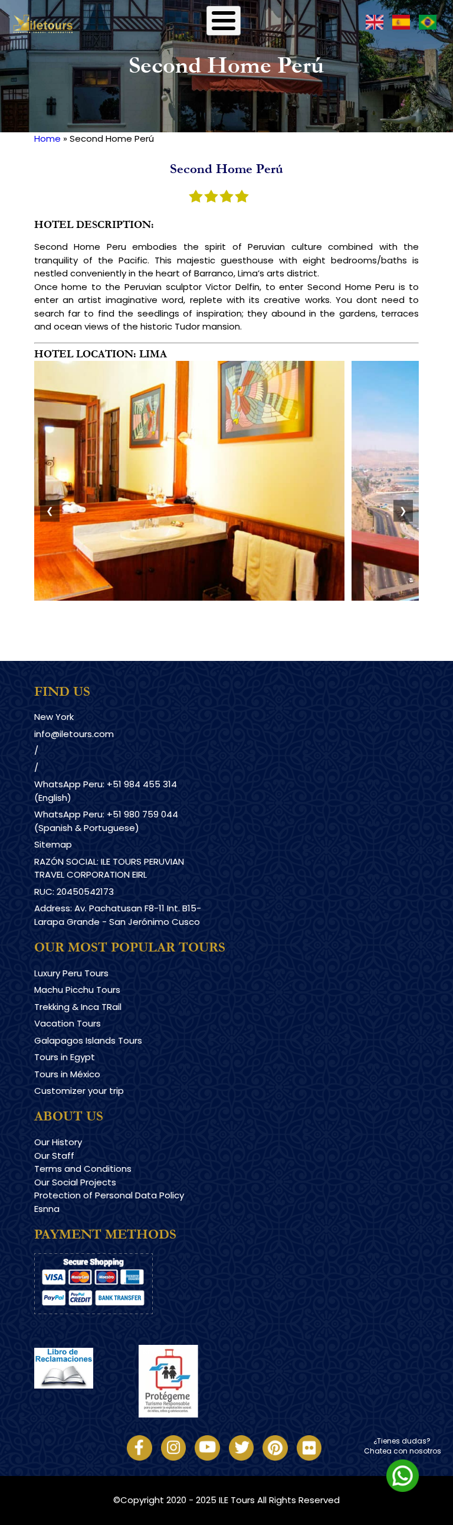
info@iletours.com (74, 734)
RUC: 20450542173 (74, 891)
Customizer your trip (79, 1090)
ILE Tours (237, 1500)
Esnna (47, 1209)
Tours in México (67, 1074)
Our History (58, 1142)
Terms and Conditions (83, 1168)
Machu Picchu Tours (77, 989)
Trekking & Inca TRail (78, 1007)
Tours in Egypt (64, 1057)
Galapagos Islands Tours (88, 1040)
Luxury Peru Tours (71, 973)
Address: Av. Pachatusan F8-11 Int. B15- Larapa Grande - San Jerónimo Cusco (117, 915)
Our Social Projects (75, 1182)
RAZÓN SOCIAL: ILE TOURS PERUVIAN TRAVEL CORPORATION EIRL (109, 868)
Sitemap (53, 844)
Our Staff (54, 1155)
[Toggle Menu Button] (223, 20)
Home (47, 138)
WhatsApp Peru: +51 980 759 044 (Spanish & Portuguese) (106, 821)
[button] (189, 597)
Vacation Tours (67, 1023)
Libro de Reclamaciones (86, 1399)
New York (54, 717)
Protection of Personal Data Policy (109, 1195)
